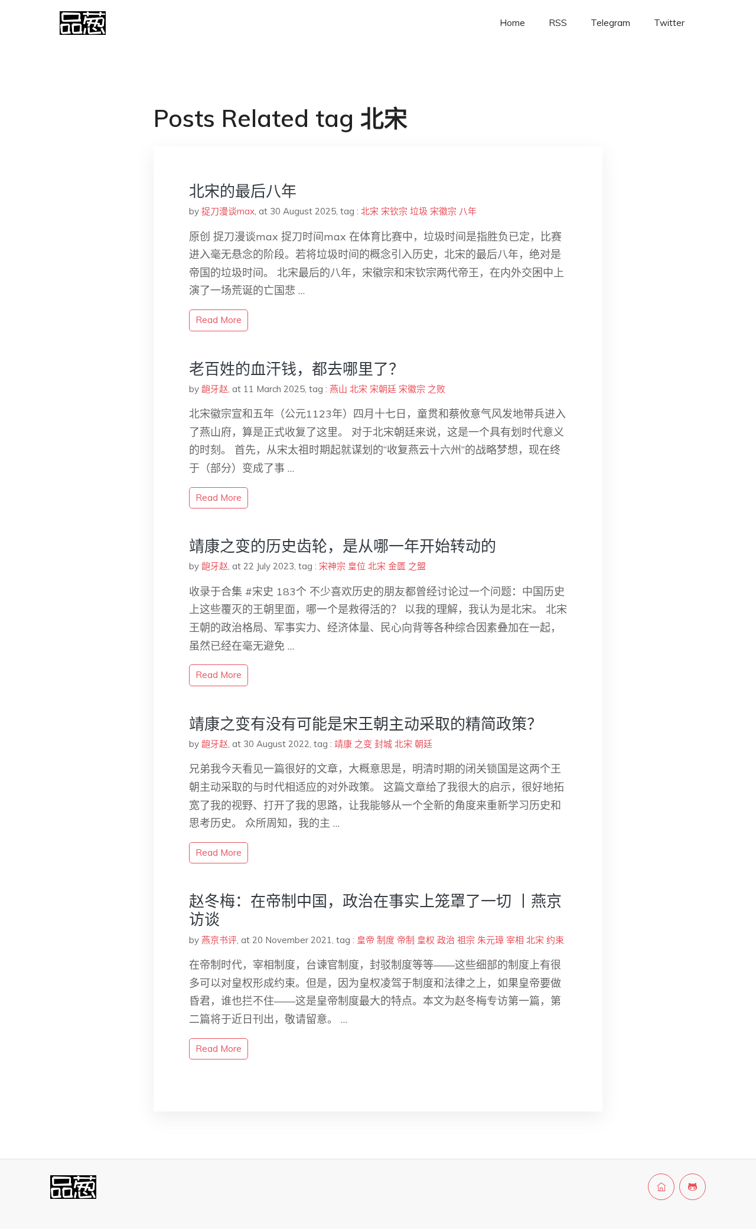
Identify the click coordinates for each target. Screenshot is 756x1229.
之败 (436, 389)
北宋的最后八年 (242, 191)
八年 (468, 211)
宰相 (515, 940)
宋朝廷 (383, 389)
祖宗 (466, 940)
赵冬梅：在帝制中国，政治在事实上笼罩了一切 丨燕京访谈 (375, 910)
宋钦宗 (394, 211)
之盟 (417, 566)
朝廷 (423, 743)
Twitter (669, 22)
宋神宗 (332, 566)
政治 (446, 940)
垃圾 (419, 211)
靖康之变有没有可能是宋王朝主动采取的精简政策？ (365, 724)
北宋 (370, 211)
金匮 (397, 566)
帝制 (406, 940)
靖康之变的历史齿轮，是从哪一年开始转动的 (342, 546)
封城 (383, 743)
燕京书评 (219, 940)
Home (512, 22)
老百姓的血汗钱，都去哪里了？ (296, 369)
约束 (555, 940)
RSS (558, 22)
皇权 (426, 940)
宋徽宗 (443, 211)
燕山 (338, 389)
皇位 (357, 566)
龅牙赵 (214, 389)
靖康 (343, 743)
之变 (363, 743)
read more (218, 319)
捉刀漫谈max (228, 211)
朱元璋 (490, 940)
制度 (386, 940)
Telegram (610, 22)
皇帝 (365, 940)
